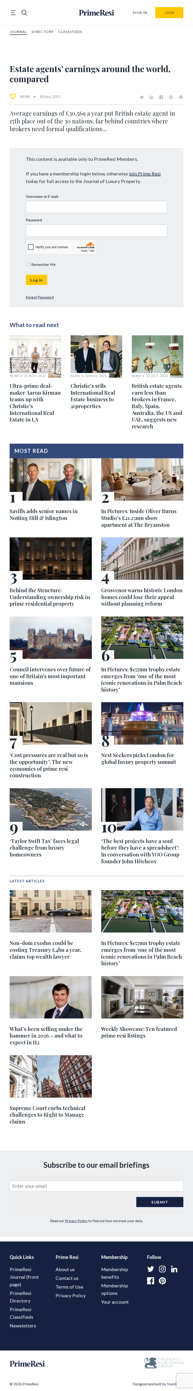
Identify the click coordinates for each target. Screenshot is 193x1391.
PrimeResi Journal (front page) (24, 1276)
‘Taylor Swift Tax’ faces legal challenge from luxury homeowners (44, 847)
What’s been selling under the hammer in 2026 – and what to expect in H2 (46, 1035)
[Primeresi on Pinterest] (171, 97)
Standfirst (175, 1384)
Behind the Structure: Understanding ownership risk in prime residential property (50, 597)
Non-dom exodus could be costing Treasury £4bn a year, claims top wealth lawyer (45, 949)
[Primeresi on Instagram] (162, 1269)
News (25, 96)
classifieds (70, 32)
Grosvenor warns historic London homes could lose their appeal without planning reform (142, 597)
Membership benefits (114, 1273)
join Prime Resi (145, 173)
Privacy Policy (76, 1221)
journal (18, 32)
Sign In (140, 13)
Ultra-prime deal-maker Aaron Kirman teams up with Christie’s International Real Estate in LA (35, 402)
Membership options (114, 1289)
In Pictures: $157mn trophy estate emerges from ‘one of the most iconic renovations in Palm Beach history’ (141, 679)
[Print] (181, 97)
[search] (24, 13)
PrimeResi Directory (21, 1296)
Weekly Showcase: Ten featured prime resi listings (139, 1032)
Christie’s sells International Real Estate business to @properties (93, 396)
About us (65, 1269)
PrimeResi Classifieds (21, 1313)
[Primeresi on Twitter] (142, 97)
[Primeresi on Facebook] (161, 97)
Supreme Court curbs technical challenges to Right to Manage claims (47, 1114)
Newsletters (23, 1325)
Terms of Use (69, 1287)
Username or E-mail (42, 196)
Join (169, 13)
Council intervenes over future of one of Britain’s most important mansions (50, 676)
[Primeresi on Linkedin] (151, 97)
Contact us (67, 1278)
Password (34, 220)
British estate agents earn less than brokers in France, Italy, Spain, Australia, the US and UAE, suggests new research (157, 406)
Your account (115, 1302)
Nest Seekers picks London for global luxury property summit (138, 758)
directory (43, 32)
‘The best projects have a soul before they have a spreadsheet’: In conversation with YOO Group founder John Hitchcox (140, 851)
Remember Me (43, 264)
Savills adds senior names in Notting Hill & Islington (44, 514)
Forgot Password (40, 297)
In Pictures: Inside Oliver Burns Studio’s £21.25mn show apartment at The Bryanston (139, 517)
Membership (114, 1257)
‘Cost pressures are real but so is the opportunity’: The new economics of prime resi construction (49, 765)
